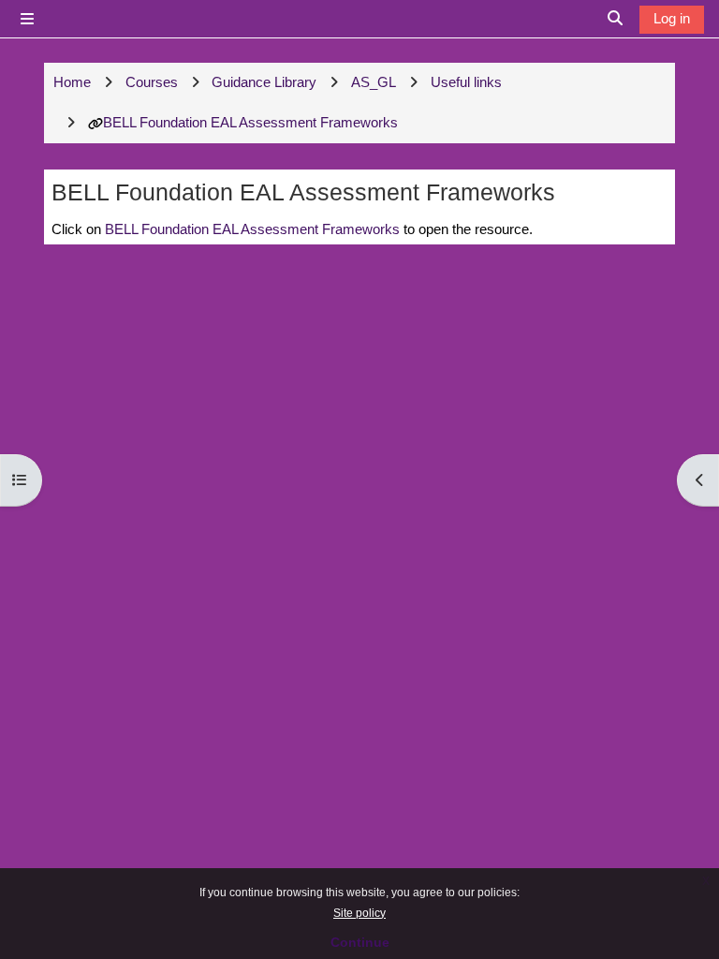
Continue (359, 942)
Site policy (359, 913)
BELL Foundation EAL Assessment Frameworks (250, 122)
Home (72, 82)
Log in (671, 18)
